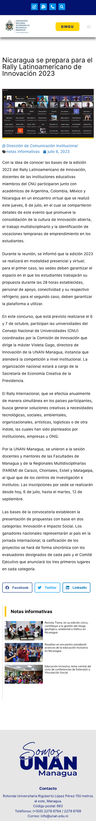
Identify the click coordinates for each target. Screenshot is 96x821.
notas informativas (23, 151)
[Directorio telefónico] (52, 6)
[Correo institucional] (43, 6)
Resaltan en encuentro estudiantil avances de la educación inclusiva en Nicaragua (66, 648)
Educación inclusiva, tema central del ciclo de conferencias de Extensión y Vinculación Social (68, 669)
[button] (17, 588)
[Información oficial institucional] (34, 6)
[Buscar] (61, 6)
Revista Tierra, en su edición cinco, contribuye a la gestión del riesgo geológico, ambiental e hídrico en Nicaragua (66, 627)
